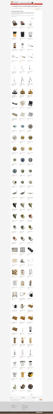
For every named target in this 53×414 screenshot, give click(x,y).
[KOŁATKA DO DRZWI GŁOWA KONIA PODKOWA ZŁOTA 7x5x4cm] (23, 216)
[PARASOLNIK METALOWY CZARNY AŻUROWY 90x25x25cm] (15, 352)
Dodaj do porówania (17, 30)
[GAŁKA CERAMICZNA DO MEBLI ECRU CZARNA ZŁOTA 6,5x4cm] (30, 171)
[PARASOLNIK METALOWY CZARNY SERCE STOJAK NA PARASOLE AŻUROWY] (30, 329)
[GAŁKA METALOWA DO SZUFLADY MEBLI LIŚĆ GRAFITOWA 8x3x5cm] (23, 193)
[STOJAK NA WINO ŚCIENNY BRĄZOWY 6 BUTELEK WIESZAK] (30, 283)
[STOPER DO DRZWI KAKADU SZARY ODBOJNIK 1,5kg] (15, 387)
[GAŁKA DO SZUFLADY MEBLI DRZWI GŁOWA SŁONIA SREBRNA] (23, 205)
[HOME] (12, 6)
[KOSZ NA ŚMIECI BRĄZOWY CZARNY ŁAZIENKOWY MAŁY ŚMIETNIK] (15, 34)
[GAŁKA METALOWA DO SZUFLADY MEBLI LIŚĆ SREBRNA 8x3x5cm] (15, 193)
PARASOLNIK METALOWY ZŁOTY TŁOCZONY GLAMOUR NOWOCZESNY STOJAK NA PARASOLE (30, 345)
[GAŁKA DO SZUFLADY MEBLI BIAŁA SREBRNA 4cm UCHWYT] (30, 127)
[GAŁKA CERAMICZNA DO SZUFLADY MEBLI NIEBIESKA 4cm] (23, 160)
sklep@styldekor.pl (14, 407)
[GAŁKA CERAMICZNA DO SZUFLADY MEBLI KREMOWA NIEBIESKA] (30, 160)
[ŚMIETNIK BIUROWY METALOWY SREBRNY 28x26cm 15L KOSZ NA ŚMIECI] (30, 34)
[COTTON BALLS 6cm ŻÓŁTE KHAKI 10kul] (15, 250)
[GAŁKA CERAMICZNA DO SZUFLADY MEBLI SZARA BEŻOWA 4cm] (30, 182)
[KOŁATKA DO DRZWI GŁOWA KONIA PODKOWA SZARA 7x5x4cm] (23, 228)
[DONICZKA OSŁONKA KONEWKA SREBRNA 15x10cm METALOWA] (23, 306)
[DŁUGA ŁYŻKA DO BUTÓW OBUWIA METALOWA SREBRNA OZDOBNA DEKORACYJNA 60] (15, 68)
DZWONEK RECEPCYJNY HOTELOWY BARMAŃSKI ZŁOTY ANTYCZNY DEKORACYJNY (29, 96)
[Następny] (33, 394)
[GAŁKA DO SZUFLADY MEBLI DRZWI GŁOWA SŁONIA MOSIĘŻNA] (15, 216)
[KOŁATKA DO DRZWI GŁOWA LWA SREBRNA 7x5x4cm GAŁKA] (23, 239)
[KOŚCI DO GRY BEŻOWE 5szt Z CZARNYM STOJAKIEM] (15, 103)
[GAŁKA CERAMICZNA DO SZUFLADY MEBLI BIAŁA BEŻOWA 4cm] (15, 182)
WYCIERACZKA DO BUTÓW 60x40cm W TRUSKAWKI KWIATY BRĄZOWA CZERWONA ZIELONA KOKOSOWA (30, 311)
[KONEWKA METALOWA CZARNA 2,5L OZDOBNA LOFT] (30, 294)
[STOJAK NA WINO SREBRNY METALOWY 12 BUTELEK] (30, 261)
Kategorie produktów (16, 8)
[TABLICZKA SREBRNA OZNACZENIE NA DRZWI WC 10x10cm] (23, 250)
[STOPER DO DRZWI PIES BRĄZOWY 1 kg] (23, 387)
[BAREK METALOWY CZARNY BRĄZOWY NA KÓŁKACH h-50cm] (15, 294)
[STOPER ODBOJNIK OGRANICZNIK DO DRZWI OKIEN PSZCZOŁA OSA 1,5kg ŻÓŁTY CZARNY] (30, 375)
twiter (24, 399)
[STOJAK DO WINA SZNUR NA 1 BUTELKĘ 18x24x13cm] (23, 261)
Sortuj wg (15, 18)
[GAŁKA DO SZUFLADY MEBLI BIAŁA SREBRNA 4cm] (15, 138)
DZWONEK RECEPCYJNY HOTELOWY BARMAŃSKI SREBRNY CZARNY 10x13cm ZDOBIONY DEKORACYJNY (14, 96)
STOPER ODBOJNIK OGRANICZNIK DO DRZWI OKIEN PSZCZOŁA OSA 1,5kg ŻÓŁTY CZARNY (30, 379)
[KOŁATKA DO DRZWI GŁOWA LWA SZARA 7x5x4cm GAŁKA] (30, 239)
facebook (22, 399)
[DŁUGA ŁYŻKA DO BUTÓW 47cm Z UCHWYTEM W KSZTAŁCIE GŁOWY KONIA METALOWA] (23, 80)
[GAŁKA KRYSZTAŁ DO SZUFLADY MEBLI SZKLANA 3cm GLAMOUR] (15, 127)
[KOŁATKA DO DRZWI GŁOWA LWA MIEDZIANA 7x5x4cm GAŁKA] (15, 239)
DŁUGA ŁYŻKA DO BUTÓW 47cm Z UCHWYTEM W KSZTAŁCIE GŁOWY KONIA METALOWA (22, 84)
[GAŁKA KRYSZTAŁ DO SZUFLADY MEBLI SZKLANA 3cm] (23, 127)
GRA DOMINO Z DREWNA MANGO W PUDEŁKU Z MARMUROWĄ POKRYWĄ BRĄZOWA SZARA (14, 119)
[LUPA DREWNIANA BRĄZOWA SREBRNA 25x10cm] (30, 45)
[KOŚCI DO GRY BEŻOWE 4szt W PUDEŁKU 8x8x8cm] (23, 103)
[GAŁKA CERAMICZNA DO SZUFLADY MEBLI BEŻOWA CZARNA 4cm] (23, 182)
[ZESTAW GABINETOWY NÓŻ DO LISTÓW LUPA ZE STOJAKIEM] (23, 45)
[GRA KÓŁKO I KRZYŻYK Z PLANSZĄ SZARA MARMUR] (30, 115)
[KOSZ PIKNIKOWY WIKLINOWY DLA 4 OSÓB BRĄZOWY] (15, 23)
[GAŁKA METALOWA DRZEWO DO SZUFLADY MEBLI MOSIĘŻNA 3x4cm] (15, 149)
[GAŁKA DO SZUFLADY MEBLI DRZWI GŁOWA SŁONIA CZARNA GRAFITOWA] (15, 205)
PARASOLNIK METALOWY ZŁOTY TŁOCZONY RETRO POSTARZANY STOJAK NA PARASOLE (14, 345)
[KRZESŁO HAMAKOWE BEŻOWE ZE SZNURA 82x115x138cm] (30, 23)
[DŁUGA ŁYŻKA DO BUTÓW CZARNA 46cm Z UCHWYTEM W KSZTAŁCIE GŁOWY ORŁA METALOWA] (30, 80)
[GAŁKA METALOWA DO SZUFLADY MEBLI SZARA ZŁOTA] (23, 149)
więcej (29, 413)
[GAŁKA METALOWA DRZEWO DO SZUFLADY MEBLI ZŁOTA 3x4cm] (23, 138)
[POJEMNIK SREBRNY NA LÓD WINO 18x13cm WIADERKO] (30, 364)
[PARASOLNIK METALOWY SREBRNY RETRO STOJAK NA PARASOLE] (23, 352)
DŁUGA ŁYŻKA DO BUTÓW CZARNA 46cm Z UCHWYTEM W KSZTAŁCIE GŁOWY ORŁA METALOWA (30, 84)
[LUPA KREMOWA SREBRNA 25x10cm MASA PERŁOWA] (15, 57)
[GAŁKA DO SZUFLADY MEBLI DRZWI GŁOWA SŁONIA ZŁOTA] (30, 205)
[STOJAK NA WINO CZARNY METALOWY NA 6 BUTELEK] (30, 272)
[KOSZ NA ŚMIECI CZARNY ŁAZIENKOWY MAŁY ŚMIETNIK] (23, 34)
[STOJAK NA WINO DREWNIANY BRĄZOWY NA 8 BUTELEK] (15, 261)
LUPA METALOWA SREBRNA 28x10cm (30, 60)
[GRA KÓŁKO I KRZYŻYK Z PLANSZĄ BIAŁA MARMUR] (23, 115)
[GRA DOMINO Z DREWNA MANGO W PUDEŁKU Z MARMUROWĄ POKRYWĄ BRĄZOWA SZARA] (15, 115)
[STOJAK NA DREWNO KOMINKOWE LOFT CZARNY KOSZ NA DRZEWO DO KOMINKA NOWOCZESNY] (23, 294)
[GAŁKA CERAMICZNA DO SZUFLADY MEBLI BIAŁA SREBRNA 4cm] (15, 160)
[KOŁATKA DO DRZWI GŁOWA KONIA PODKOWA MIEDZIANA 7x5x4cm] (30, 216)
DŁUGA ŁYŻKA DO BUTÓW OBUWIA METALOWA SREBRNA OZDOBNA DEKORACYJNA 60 (14, 72)
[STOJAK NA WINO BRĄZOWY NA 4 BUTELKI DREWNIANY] (15, 272)
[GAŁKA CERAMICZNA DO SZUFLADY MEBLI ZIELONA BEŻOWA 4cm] (23, 171)
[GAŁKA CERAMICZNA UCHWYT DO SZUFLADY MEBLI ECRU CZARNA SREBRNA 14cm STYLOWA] (30, 193)
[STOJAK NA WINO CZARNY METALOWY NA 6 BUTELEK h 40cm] (15, 283)
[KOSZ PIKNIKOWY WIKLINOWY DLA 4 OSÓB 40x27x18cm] (23, 23)
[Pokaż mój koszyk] (41, 6)
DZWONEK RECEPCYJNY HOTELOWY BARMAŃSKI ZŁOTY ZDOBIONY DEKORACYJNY (22, 96)
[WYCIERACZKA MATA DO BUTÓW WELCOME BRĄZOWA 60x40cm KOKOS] (15, 318)
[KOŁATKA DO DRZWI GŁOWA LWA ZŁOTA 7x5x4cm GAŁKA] (30, 228)
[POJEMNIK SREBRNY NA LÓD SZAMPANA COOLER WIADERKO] (15, 375)
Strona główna (13, 8)
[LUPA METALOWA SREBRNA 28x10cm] (30, 57)
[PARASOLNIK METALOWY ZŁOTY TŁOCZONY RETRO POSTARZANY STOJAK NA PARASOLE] (15, 340)
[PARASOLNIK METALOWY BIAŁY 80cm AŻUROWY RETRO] (23, 329)
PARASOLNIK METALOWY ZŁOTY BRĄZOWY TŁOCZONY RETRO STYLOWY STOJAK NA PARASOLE (22, 345)
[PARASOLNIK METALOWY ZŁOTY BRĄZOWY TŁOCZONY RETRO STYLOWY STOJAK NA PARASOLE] (23, 340)
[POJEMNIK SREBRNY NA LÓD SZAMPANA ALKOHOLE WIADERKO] (23, 364)
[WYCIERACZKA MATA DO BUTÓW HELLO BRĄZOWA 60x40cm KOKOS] (30, 318)
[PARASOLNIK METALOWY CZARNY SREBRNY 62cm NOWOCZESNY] (30, 352)
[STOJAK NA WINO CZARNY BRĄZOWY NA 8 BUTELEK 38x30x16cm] (23, 272)
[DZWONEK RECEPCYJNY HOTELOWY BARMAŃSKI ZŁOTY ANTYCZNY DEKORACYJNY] (30, 92)
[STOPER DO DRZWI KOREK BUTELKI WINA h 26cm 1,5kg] (23, 375)
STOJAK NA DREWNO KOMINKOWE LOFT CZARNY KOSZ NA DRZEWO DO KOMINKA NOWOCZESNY (22, 299)
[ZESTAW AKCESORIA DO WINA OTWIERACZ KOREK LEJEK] (30, 250)
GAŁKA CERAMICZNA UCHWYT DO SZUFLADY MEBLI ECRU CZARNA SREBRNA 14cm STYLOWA (30, 198)
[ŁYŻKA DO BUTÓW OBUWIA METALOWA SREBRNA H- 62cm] (23, 68)
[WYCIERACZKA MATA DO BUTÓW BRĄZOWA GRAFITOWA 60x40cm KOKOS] (15, 329)
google (23, 399)
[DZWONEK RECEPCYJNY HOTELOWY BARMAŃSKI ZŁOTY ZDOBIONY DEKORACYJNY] (23, 92)
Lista (13, 18)
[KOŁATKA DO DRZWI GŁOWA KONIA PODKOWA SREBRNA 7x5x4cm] (15, 228)
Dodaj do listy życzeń (16, 30)
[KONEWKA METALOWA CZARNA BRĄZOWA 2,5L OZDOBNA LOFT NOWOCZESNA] (15, 306)
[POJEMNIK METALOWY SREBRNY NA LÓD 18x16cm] (15, 364)
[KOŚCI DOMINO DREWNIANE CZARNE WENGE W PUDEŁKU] (30, 103)
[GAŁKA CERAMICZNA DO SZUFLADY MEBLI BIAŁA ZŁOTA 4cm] (30, 149)
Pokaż (11, 394)
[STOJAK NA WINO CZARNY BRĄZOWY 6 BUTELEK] (23, 283)
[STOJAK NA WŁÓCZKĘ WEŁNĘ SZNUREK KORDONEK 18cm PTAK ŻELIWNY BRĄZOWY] (15, 45)
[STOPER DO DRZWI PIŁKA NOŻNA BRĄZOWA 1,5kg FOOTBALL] (30, 387)
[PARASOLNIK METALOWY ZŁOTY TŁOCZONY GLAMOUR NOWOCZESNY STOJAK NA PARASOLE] (30, 340)
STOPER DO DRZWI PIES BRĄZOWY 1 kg (22, 390)
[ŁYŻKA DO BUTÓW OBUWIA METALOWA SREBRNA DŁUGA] (30, 68)
